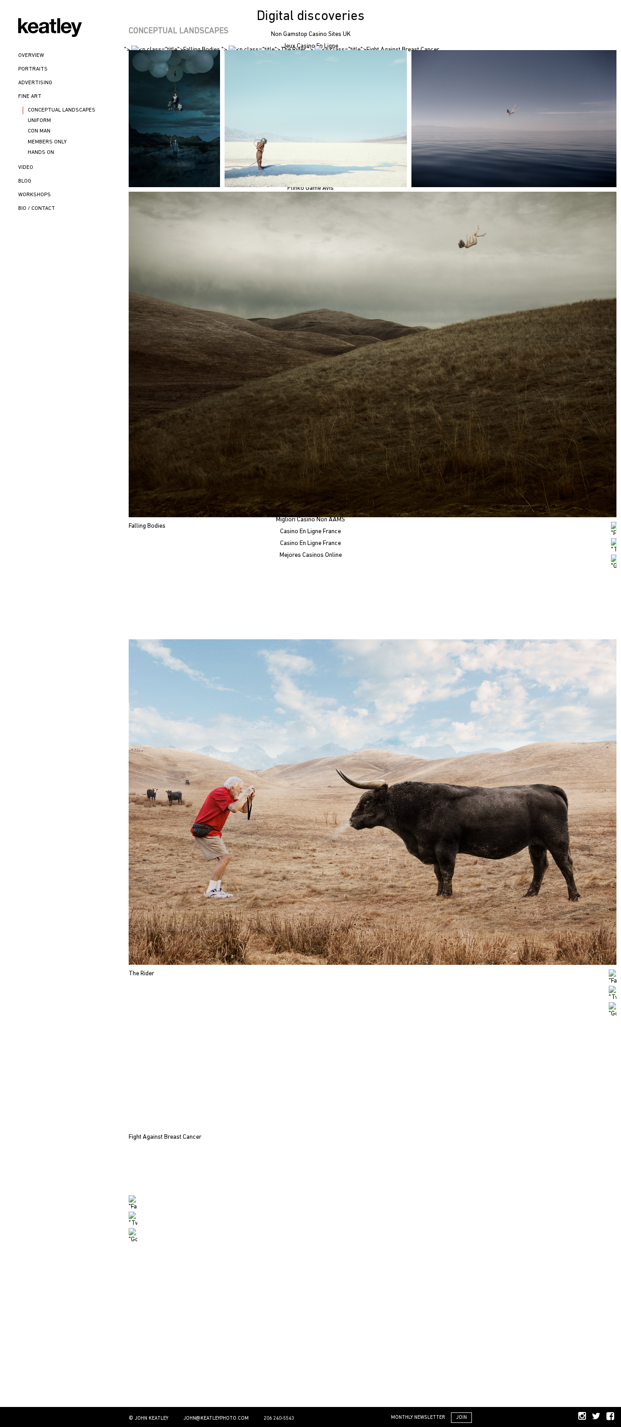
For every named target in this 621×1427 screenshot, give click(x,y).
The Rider (141, 973)
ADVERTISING (35, 83)
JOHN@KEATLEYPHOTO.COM (216, 1418)
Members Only (47, 142)
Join (461, 1417)
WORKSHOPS (34, 195)
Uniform (39, 120)
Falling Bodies (147, 526)
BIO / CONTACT (36, 208)
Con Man (39, 131)
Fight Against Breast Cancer (165, 1137)
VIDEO (25, 167)
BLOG (24, 181)
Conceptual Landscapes (61, 110)
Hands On (41, 152)
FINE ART (29, 96)
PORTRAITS (33, 69)
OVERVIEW (31, 55)
